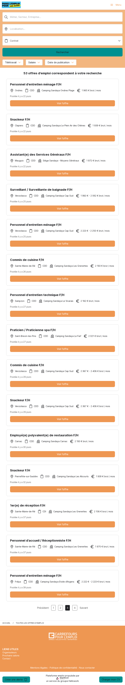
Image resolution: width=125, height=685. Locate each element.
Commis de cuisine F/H (27, 260)
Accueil (6, 623)
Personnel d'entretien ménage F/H (35, 84)
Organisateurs (9, 652)
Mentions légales (39, 667)
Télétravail (10, 62)
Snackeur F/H (20, 119)
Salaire (32, 62)
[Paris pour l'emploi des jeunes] (11, 5)
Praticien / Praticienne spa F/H (32, 330)
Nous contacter (87, 667)
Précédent (43, 607)
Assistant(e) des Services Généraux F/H (40, 154)
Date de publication (59, 62)
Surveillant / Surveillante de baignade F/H (41, 189)
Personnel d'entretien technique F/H (37, 295)
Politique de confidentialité (63, 667)
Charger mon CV (111, 679)
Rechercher (62, 52)
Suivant (84, 607)
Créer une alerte (14, 679)
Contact (6, 658)
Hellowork (74, 681)
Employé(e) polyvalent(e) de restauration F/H (44, 435)
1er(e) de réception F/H (27, 505)
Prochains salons (10, 655)
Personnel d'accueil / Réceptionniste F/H (40, 540)
